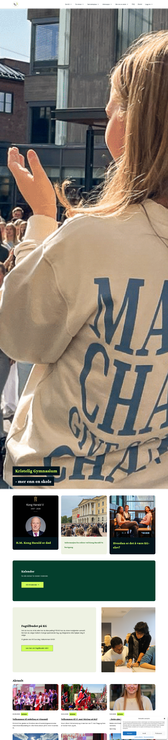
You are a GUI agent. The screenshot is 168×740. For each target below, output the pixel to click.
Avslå (144, 733)
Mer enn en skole (120, 4)
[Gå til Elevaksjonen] (128, 639)
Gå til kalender (32, 585)
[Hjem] (16, 4)
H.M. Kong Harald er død (33, 542)
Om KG (67, 4)
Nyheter (24, 714)
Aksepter (129, 733)
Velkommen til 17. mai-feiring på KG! (79, 719)
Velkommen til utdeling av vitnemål (30, 719)
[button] (164, 718)
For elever (78, 4)
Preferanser (158, 733)
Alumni (140, 4)
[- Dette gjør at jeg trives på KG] (132, 697)
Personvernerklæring (149, 737)
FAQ (133, 4)
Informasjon (106, 4)
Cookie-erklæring (138, 737)
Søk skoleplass (92, 4)
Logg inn (148, 4)
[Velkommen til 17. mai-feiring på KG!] (84, 697)
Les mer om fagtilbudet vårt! (37, 648)
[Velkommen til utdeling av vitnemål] (35, 697)
